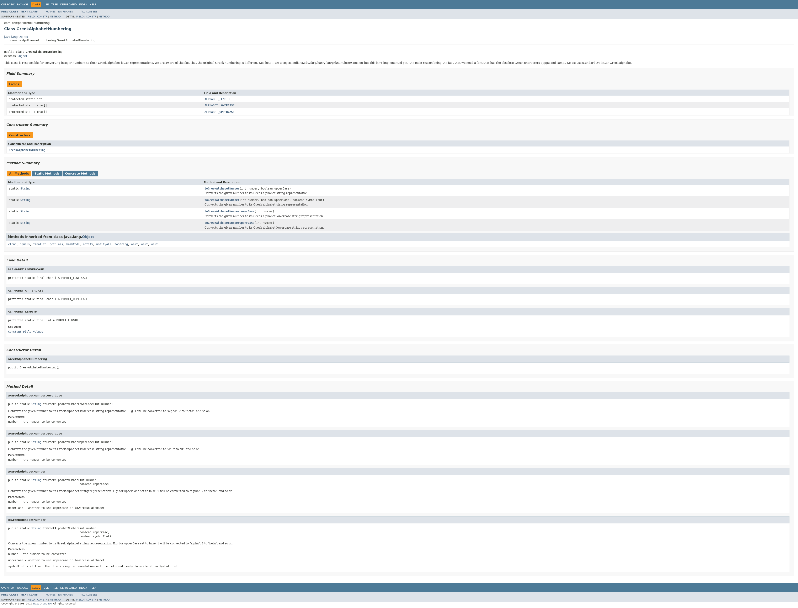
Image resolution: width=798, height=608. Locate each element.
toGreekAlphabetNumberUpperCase (229, 222)
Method (55, 16)
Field (31, 16)
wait (134, 244)
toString (121, 244)
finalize (39, 244)
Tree (54, 4)
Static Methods (46, 173)
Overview (8, 4)
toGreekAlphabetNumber (221, 188)
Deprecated (68, 4)
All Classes (89, 11)
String (25, 188)
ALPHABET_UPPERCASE (219, 111)
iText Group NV (42, 603)
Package (22, 4)
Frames (51, 11)
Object (22, 56)
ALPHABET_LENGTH (216, 99)
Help (93, 4)
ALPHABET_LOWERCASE (219, 105)
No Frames (65, 11)
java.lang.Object (16, 36)
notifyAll (103, 244)
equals (25, 244)
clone (12, 244)
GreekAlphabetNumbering (27, 150)
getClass (56, 244)
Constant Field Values (25, 331)
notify (88, 244)
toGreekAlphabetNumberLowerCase (229, 211)
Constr (42, 16)
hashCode (73, 244)
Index (83, 4)
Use (46, 4)
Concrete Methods (80, 173)
